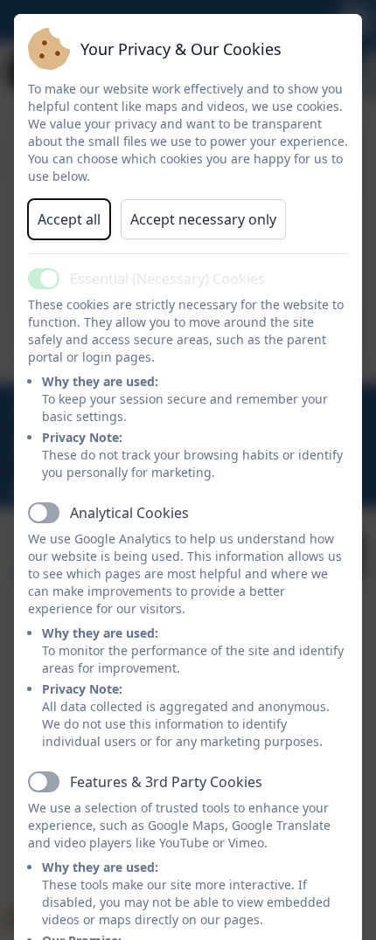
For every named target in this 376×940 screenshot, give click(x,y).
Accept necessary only (203, 219)
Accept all (69, 219)
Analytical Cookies (129, 512)
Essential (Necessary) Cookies (167, 278)
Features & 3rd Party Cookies (166, 781)
